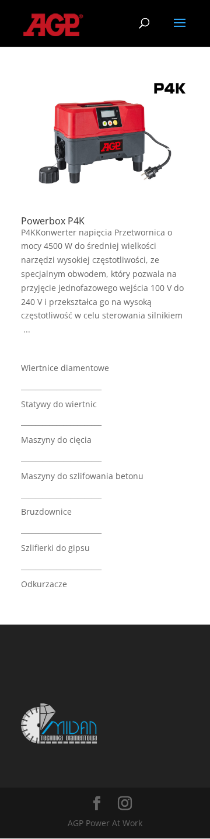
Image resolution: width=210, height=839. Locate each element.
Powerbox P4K (53, 220)
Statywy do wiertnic (59, 404)
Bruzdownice (46, 511)
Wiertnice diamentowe (65, 367)
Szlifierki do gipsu (55, 547)
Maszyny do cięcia (56, 439)
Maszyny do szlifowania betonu (82, 475)
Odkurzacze (44, 584)
